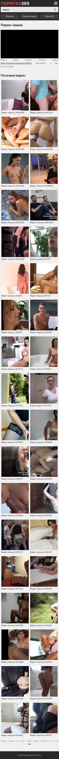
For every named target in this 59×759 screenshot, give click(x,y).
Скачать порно (29, 16)
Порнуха (10, 16)
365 (15, 3)
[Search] (55, 9)
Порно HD (49, 16)
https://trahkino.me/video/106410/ (16, 63)
